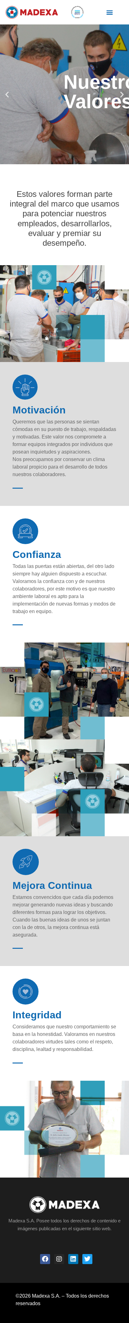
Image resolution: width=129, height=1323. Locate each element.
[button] (110, 12)
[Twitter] (87, 1259)
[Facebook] (45, 1259)
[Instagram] (59, 1259)
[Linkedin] (73, 1259)
